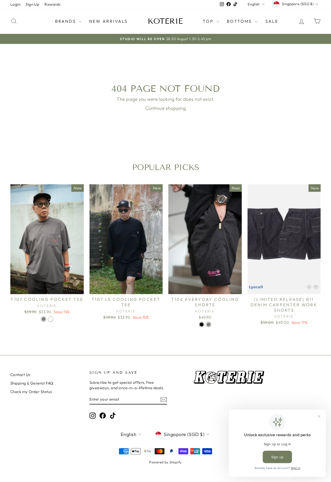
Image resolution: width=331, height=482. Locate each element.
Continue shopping (165, 108)
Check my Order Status (31, 391)
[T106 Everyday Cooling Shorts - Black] (201, 324)
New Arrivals (108, 21)
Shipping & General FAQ (32, 383)
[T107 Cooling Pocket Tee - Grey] (43, 319)
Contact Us (20, 374)
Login (15, 4)
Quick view (47, 288)
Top (209, 21)
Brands (66, 21)
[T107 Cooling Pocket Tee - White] (50, 319)
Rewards (52, 4)
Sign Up (32, 4)
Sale (272, 21)
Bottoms (240, 21)
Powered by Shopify (165, 462)
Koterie (165, 21)
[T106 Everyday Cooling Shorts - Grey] (208, 324)
